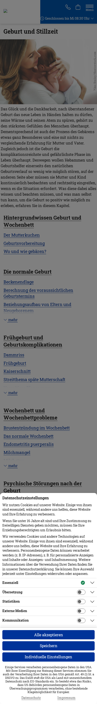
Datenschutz (31, 698)
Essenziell (10, 582)
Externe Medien (14, 611)
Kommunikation (15, 620)
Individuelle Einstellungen (48, 656)
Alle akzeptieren (48, 634)
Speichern (48, 645)
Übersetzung (12, 592)
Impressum (66, 698)
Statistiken (11, 601)
